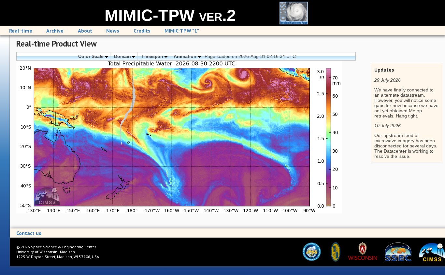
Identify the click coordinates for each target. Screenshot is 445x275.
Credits (142, 30)
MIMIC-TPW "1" (182, 30)
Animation (186, 56)
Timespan (153, 56)
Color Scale (91, 56)
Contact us (28, 233)
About (85, 30)
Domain (123, 56)
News (112, 30)
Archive (55, 30)
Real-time (20, 30)
